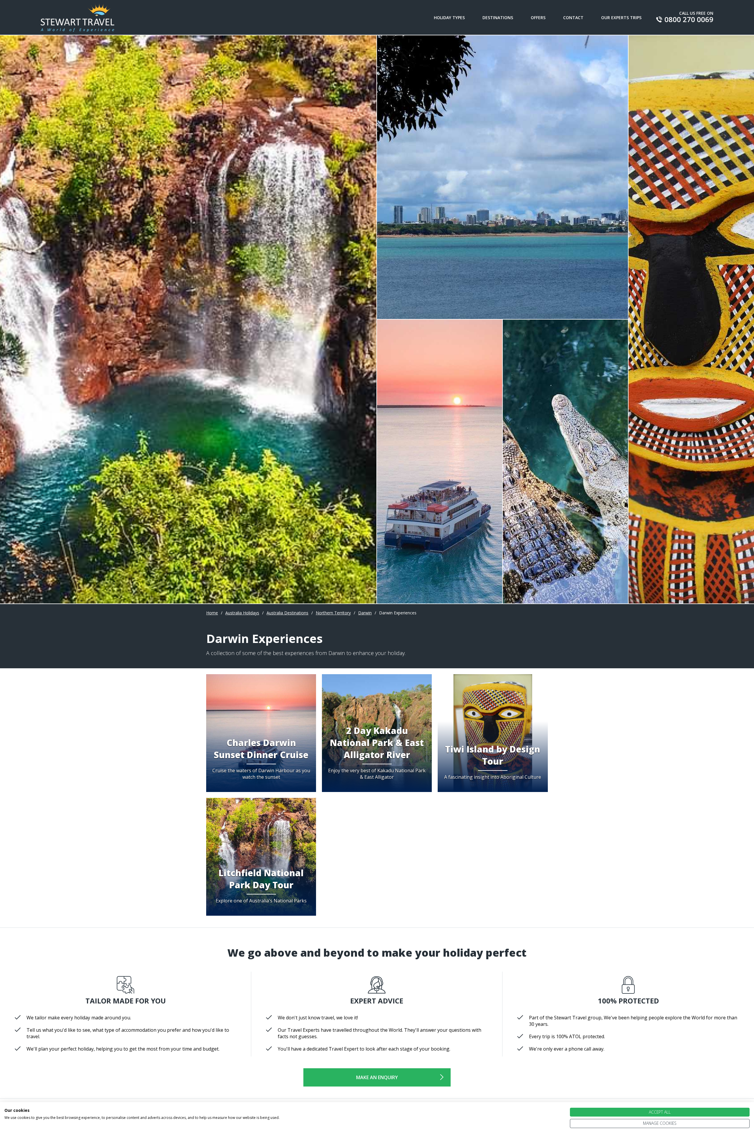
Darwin (365, 613)
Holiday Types (449, 17)
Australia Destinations (287, 613)
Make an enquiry (377, 1077)
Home (212, 613)
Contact (573, 17)
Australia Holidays (242, 613)
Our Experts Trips (621, 17)
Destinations (497, 17)
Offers (538, 17)
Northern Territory (333, 613)
